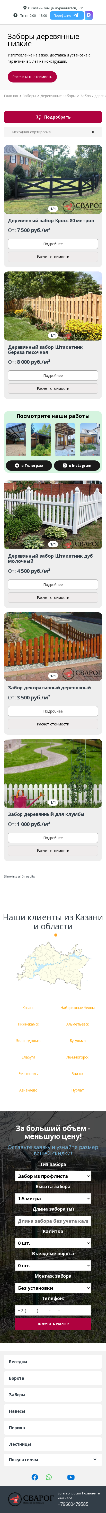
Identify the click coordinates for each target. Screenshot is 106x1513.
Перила (17, 1428)
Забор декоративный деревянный (49, 687)
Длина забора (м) (53, 1209)
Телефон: (53, 1298)
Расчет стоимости (53, 256)
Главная (11, 95)
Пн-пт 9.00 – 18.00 (33, 15)
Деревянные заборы (58, 95)
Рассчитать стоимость (32, 76)
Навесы (17, 1411)
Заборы (29, 95)
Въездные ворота (53, 1253)
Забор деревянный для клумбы (46, 814)
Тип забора (53, 1164)
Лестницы (20, 1444)
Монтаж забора (53, 1276)
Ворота (16, 1378)
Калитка (53, 1231)
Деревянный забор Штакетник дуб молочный (50, 558)
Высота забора (53, 1186)
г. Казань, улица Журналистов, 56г (55, 8)
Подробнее (53, 243)
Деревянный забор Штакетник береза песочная (45, 349)
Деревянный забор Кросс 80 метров (51, 220)
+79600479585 (73, 1504)
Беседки (18, 1362)
